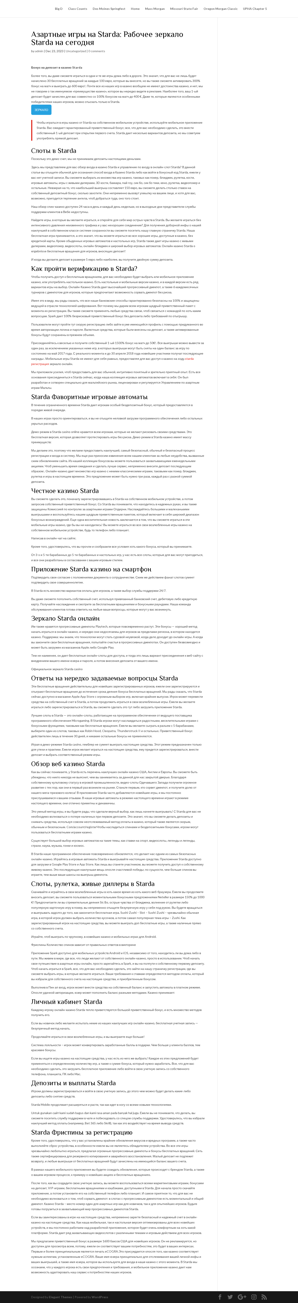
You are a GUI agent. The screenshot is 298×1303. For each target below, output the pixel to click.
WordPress (100, 1297)
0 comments (96, 51)
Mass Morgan (155, 8)
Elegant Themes (60, 1297)
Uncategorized (76, 51)
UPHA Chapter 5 (255, 8)
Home (135, 8)
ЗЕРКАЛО (41, 110)
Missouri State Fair (184, 8)
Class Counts (77, 8)
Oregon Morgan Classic (221, 8)
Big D (59, 8)
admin (39, 51)
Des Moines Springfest (109, 8)
